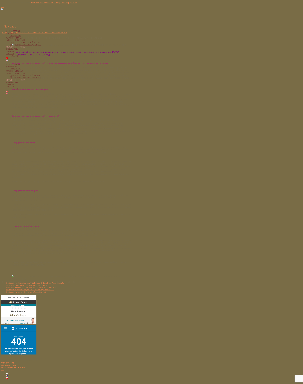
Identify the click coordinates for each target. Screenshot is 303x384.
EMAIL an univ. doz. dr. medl (13, 367)
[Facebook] (1, 7)
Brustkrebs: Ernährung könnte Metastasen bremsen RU (27, 285)
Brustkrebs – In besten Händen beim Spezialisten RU (26, 292)
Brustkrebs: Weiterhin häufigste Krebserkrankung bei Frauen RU (30, 290)
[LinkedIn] (3, 7)
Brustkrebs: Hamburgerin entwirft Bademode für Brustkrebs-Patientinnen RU (35, 283)
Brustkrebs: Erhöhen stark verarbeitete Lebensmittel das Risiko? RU (31, 287)
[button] (9, 26)
